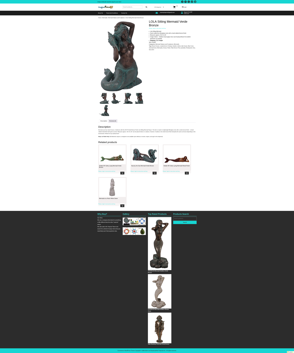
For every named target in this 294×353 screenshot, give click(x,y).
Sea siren (151, 49)
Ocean (165, 47)
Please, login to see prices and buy (157, 28)
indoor (179, 46)
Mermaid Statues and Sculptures (116, 17)
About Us (100, 13)
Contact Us (124, 13)
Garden (175, 46)
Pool (179, 47)
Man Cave (190, 46)
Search (146, 7)
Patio (168, 47)
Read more (122, 173)
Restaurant (189, 47)
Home (99, 17)
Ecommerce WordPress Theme (126, 350)
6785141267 (186, 13)
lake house (184, 46)
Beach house (155, 46)
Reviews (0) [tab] (112, 121)
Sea (194, 47)
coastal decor (163, 46)
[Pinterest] (185, 2)
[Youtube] (195, 2)
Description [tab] (103, 121)
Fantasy (170, 46)
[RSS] (188, 2)
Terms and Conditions (112, 13)
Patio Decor (174, 47)
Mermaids (104, 17)
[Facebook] (182, 2)
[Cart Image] (174, 7)
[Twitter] (191, 2)
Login (185, 7)
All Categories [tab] (157, 7)
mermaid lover (153, 47)
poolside (183, 47)
